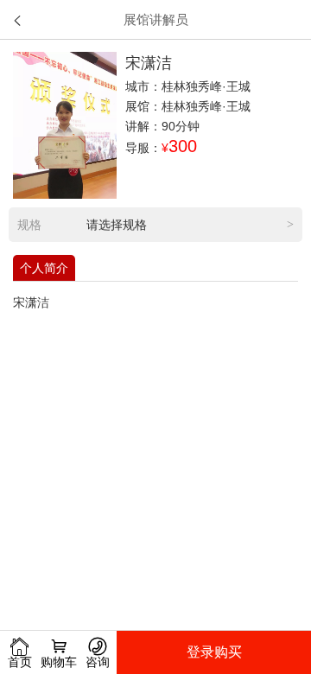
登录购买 (214, 652)
